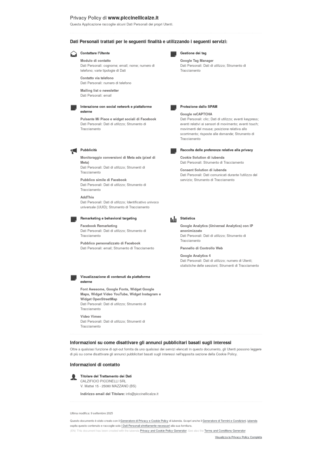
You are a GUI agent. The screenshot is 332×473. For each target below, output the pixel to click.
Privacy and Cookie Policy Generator (163, 430)
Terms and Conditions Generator (224, 430)
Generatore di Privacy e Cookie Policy (144, 420)
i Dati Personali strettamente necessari (145, 425)
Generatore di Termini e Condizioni (224, 420)
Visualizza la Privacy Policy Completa (238, 437)
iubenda (252, 420)
